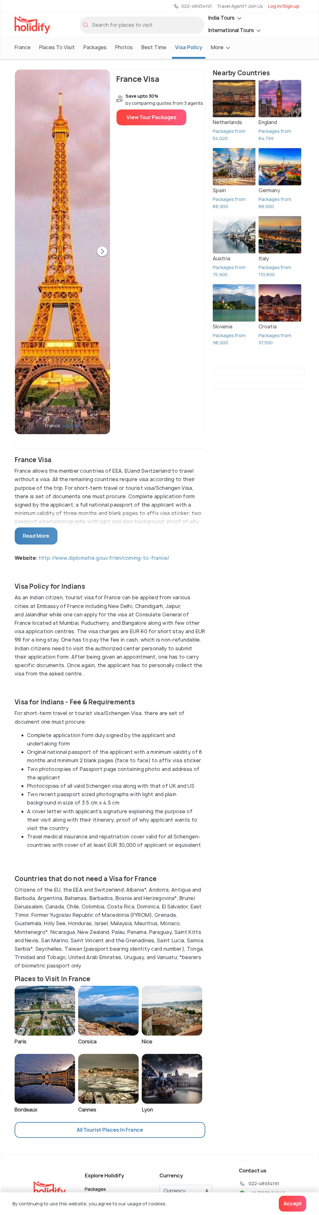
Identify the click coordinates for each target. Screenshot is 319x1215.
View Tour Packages (151, 117)
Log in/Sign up (283, 6)
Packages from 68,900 (229, 202)
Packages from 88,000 (275, 202)
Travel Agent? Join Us (240, 6)
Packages (95, 47)
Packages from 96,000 (229, 338)
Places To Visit (57, 47)
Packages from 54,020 (229, 134)
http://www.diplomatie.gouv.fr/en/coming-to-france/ (104, 557)
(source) (70, 426)
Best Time (153, 47)
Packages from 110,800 (275, 270)
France (23, 47)
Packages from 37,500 (275, 338)
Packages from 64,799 (275, 134)
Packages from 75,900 (229, 270)
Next (102, 252)
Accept (292, 1203)
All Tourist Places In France (110, 1129)
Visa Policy (188, 47)
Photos (124, 47)
